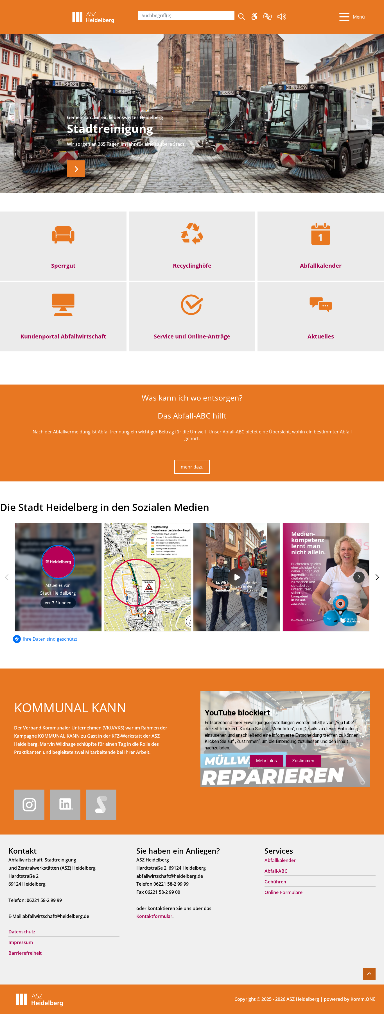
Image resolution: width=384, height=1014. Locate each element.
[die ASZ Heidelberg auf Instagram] (29, 804)
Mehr (76, 168)
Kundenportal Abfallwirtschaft (63, 336)
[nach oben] (369, 974)
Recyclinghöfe (192, 265)
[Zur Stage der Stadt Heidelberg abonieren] (101, 804)
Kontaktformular (154, 916)
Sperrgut (63, 265)
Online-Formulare (283, 892)
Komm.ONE (363, 999)
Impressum (20, 942)
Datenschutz (21, 932)
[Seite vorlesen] (281, 17)
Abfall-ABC (276, 871)
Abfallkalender (321, 265)
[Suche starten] (241, 17)
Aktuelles (321, 336)
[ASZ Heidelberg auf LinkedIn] (65, 804)
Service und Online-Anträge (192, 336)
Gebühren (275, 882)
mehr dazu (192, 467)
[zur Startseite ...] (39, 999)
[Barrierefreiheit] (254, 17)
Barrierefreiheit (25, 953)
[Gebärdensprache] (267, 17)
